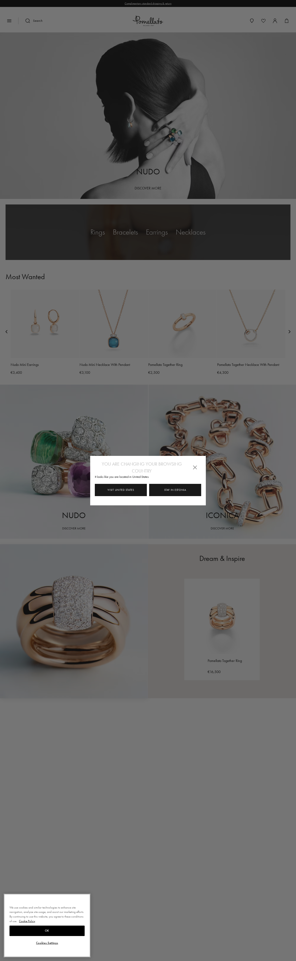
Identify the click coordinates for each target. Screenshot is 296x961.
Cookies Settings (47, 943)
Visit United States (121, 489)
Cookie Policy (27, 921)
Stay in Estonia (175, 489)
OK (47, 931)
